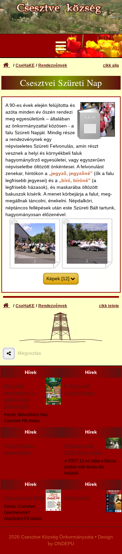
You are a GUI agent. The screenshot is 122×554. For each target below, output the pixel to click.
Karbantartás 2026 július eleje (83, 449)
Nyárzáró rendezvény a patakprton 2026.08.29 (19, 396)
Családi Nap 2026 (24, 497)
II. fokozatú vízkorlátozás (79, 389)
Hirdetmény (77, 497)
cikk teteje (109, 305)
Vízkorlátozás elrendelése (19, 449)
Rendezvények (52, 65)
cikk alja (111, 65)
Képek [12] (57, 278)
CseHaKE (25, 65)
